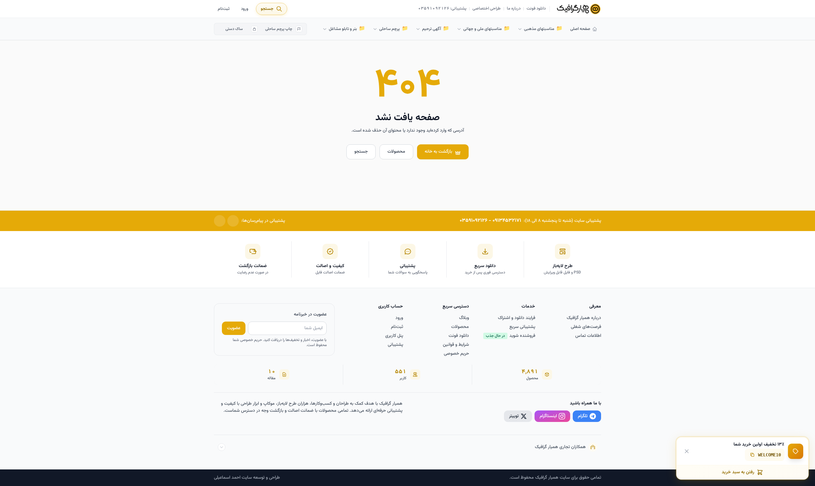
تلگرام (583, 416)
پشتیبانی (395, 345)
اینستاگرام (548, 416)
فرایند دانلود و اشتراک (516, 318)
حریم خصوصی (456, 354)
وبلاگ (464, 318)
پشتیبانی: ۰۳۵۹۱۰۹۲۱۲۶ (442, 9)
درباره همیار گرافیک (584, 318)
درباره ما (514, 9)
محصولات (396, 151)
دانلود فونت (536, 9)
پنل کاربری (394, 336)
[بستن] (687, 451)
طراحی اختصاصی (486, 9)
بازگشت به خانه (438, 151)
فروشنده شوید (510, 336)
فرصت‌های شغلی (586, 327)
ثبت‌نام (224, 9)
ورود (244, 9)
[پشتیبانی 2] (219, 221)
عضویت (233, 328)
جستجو (361, 151)
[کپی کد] (752, 455)
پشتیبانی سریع (522, 327)
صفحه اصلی (580, 29)
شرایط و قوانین (456, 345)
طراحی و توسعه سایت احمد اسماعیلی (247, 478)
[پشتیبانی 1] (233, 221)
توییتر (514, 416)
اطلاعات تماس (588, 336)
